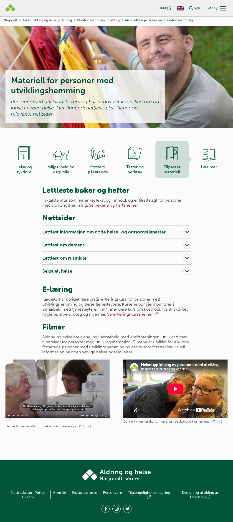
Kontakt (59, 492)
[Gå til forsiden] (116, 475)
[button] (191, 8)
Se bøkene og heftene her (113, 205)
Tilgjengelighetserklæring (149, 492)
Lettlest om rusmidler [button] (65, 258)
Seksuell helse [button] (57, 271)
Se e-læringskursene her (130, 314)
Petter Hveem (33, 494)
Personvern (112, 492)
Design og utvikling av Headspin (200, 494)
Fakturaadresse (84, 492)
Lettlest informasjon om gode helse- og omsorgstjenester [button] (104, 232)
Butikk (161, 8)
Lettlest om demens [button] (63, 245)
